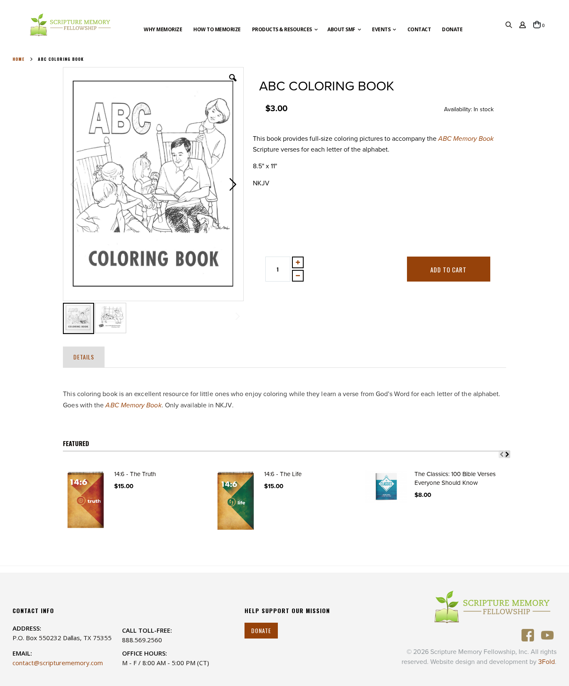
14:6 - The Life (283, 474)
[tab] (84, 355)
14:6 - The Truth (135, 474)
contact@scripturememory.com (57, 663)
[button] (232, 84)
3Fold (546, 662)
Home (18, 59)
